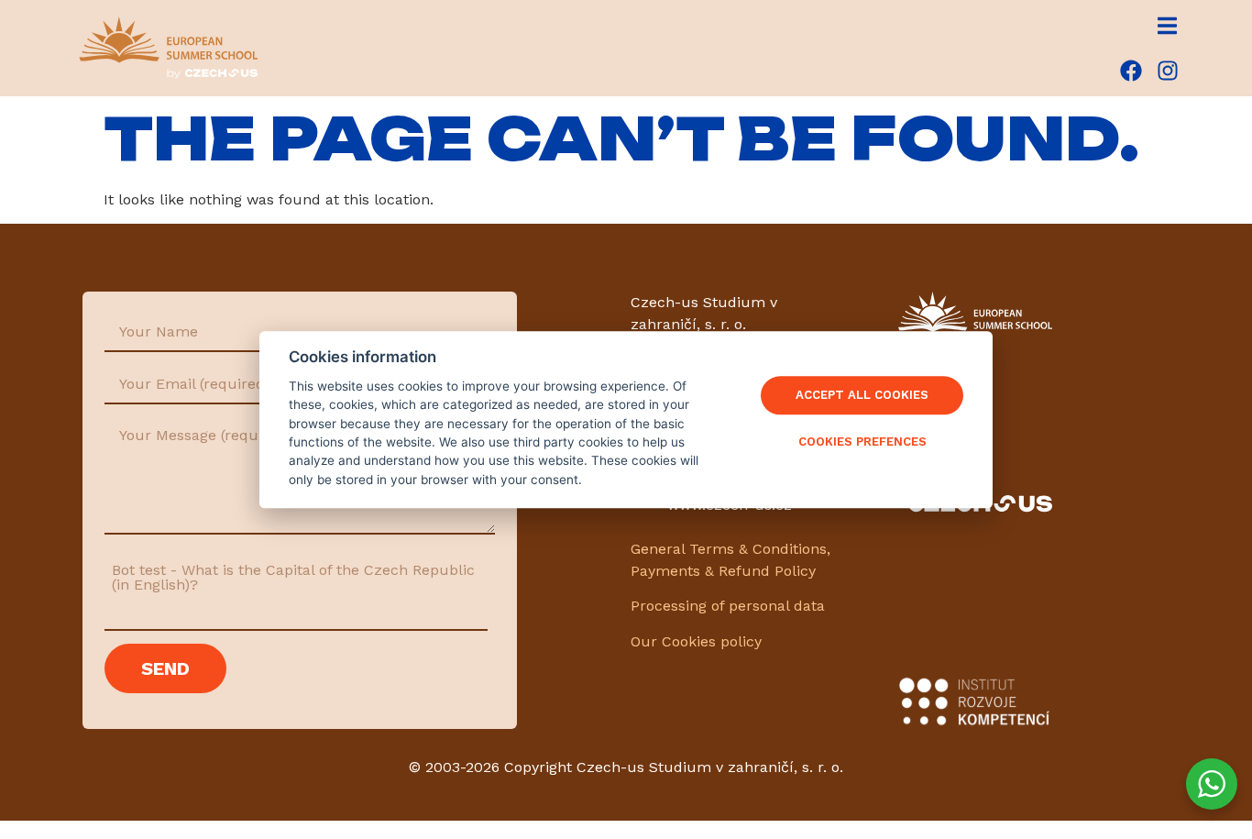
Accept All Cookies (862, 396)
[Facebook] (1131, 71)
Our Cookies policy (696, 641)
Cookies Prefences (862, 442)
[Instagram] (1168, 71)
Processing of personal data (728, 605)
